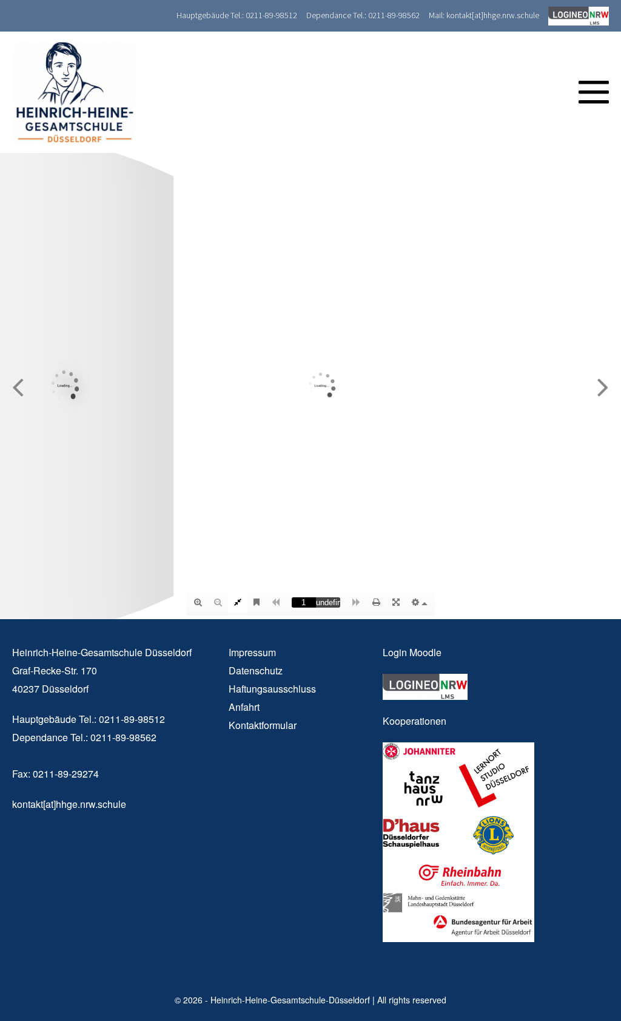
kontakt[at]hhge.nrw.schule (69, 804)
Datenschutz (256, 670)
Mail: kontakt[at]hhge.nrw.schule (484, 15)
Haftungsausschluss (272, 689)
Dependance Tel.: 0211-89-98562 (363, 15)
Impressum (252, 652)
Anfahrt (244, 707)
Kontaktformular (263, 725)
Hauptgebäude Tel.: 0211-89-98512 (236, 15)
